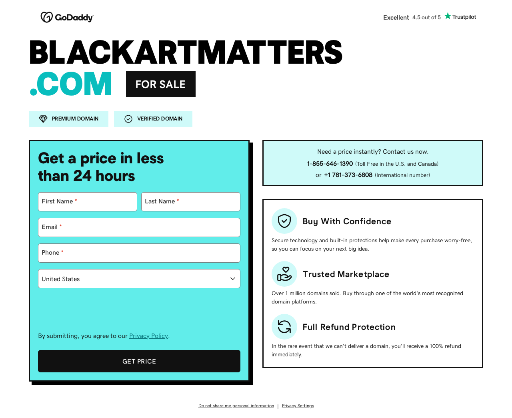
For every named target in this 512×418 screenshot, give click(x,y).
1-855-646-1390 (330, 163)
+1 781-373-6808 (348, 174)
